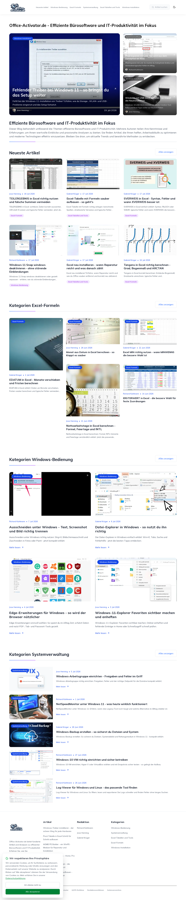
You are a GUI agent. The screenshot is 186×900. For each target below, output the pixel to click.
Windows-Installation (130, 7)
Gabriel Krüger (73, 194)
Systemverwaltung (90, 7)
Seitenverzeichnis (114, 890)
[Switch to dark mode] (174, 7)
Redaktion (83, 822)
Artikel (47, 822)
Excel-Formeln (75, 7)
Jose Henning (15, 194)
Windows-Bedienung (59, 7)
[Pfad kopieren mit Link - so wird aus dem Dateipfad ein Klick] (150, 53)
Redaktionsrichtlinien (95, 890)
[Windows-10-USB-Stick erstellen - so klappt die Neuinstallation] (150, 95)
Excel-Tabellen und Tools (110, 7)
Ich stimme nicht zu (32, 885)
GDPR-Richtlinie (78, 890)
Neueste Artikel (42, 7)
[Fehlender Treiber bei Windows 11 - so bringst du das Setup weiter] (64, 74)
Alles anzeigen (165, 152)
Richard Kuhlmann (17, 260)
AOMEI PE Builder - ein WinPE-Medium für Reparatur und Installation (56, 847)
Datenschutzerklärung (15, 878)
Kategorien (117, 822)
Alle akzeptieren (33, 891)
